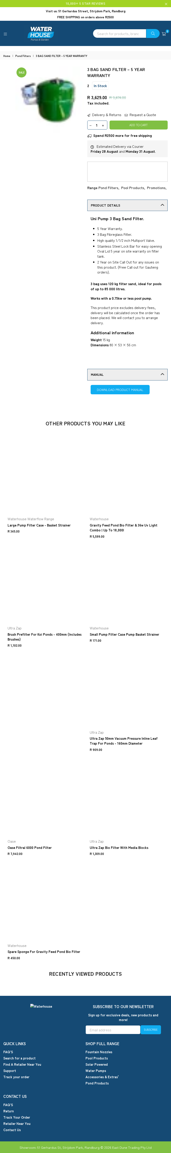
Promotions (156, 187)
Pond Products (97, 1083)
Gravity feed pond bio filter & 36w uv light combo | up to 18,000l (123, 527)
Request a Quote (142, 114)
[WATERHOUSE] (85, 33)
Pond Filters (23, 56)
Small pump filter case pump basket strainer (124, 634)
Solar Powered (97, 1064)
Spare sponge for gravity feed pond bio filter (44, 951)
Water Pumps (96, 1070)
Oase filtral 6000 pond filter (30, 847)
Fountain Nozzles (99, 1051)
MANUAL (97, 374)
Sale (21, 72)
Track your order (16, 1076)
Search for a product (19, 1058)
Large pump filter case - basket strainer (39, 525)
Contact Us (12, 1129)
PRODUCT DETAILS (105, 205)
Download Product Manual (120, 389)
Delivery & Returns (106, 114)
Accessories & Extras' (102, 1076)
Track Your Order (16, 1117)
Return (8, 1111)
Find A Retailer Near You (22, 1064)
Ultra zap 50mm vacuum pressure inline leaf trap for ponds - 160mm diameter (124, 741)
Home (6, 56)
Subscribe (151, 1029)
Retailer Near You (17, 1123)
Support (9, 1070)
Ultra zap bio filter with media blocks (119, 847)
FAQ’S (8, 1051)
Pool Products (132, 187)
